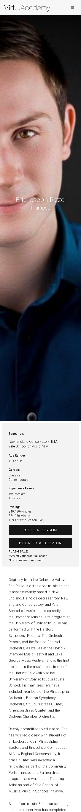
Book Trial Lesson (40, 543)
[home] (29, 8)
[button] (72, 7)
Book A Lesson (40, 530)
